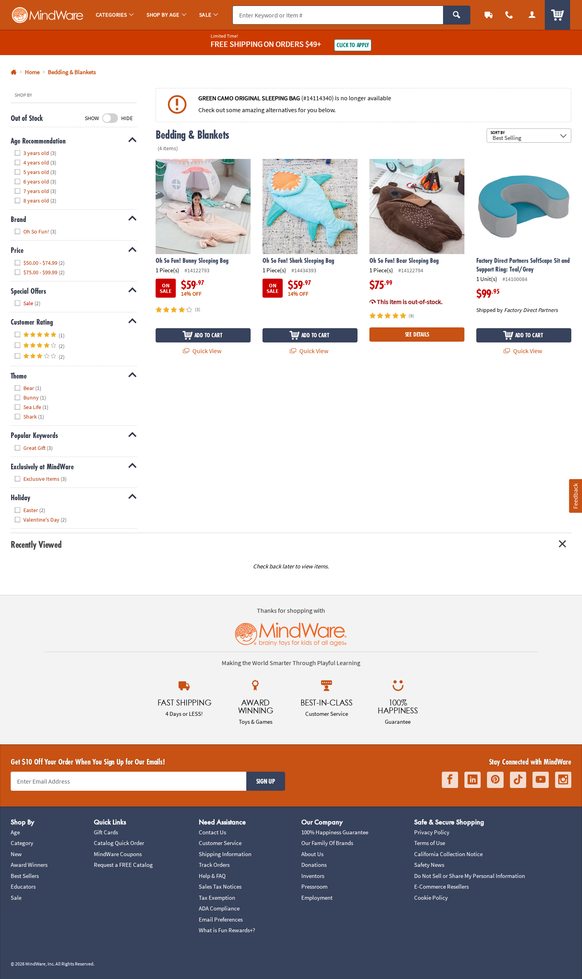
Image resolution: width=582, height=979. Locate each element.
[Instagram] (563, 780)
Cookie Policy (431, 897)
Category (22, 843)
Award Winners (29, 864)
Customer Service (220, 843)
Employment (317, 897)
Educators (23, 886)
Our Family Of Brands (327, 843)
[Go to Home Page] (14, 72)
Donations (314, 864)
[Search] (456, 15)
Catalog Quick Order (119, 843)
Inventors (312, 876)
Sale (16, 897)
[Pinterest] (495, 780)
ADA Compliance (219, 908)
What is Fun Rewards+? (227, 930)
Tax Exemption (217, 897)
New (16, 854)
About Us (312, 854)
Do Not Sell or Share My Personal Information (469, 876)
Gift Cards (106, 832)
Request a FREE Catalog (123, 864)
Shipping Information (225, 854)
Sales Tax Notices (220, 886)
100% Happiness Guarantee (334, 832)
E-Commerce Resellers (441, 886)
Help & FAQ (212, 876)
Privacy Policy (431, 832)
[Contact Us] (509, 15)
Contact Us (212, 832)
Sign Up (265, 781)
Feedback (575, 496)
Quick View (206, 351)
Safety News (429, 864)
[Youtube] (541, 780)
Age (15, 832)
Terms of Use (429, 843)
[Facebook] (450, 780)
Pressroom (314, 886)
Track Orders (214, 864)
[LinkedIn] (472, 780)
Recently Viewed (36, 544)
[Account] (532, 15)
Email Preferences (221, 919)
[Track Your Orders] (488, 15)
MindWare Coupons (118, 854)
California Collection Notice (448, 854)
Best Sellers (25, 876)
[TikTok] (518, 780)
